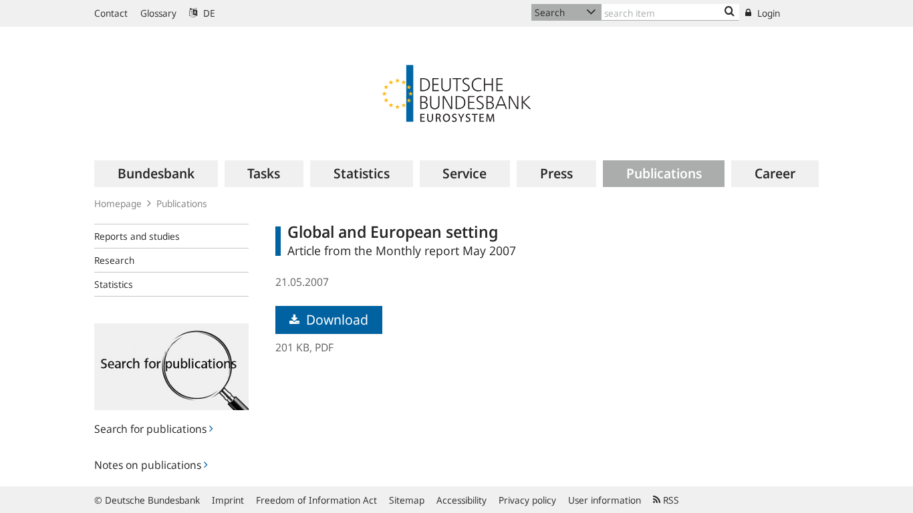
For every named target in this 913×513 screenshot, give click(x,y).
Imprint (228, 500)
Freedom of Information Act (316, 500)
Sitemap (406, 500)
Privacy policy (527, 500)
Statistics (113, 284)
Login (767, 13)
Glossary (158, 13)
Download (335, 320)
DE (208, 13)
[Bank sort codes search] (730, 12)
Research (114, 260)
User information (604, 500)
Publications (181, 203)
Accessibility (461, 500)
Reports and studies (137, 236)
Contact (111, 13)
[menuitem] (156, 173)
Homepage (118, 203)
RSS (669, 500)
